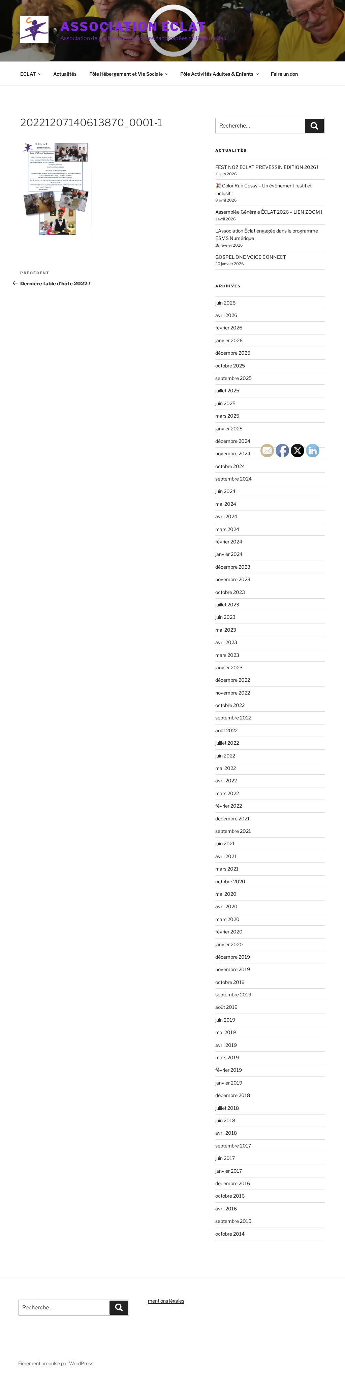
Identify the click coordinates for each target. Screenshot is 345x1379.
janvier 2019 (228, 1083)
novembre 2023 (232, 579)
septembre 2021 (233, 831)
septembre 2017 (233, 1145)
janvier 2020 (229, 944)
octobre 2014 (230, 1234)
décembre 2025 (232, 353)
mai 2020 (226, 894)
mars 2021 (227, 869)
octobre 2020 (230, 881)
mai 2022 (225, 768)
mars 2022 (227, 793)
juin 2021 (225, 843)
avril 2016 (226, 1208)
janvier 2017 (228, 1171)
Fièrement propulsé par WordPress (55, 1363)
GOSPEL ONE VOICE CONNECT (250, 257)
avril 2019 (226, 1045)
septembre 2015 (233, 1221)
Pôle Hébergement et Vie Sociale (126, 74)
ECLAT (28, 74)
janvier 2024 (229, 554)
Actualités (64, 74)
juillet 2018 (227, 1108)
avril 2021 (226, 856)
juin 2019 (225, 1020)
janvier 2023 (229, 667)
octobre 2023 (230, 592)
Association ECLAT (133, 26)
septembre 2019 (233, 994)
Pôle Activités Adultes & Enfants (216, 74)
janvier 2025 (229, 428)
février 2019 (228, 1070)
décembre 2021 (232, 818)
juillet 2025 (227, 390)
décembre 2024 (232, 441)
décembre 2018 (232, 1095)
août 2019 (226, 1007)
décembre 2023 (232, 567)
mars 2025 (227, 416)
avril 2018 (226, 1133)
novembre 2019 (232, 969)
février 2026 (228, 327)
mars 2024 (227, 529)
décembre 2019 (232, 957)
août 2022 (226, 730)
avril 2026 (226, 315)
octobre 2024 (230, 466)
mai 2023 (225, 630)
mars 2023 (227, 655)
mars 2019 (227, 1057)
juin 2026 (225, 303)
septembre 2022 (233, 717)
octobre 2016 (230, 1196)
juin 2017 (225, 1158)
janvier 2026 (229, 340)
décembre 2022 (232, 680)
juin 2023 (225, 617)
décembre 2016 (232, 1183)
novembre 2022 (232, 693)
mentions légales (166, 1301)
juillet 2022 (227, 743)
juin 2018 (225, 1120)
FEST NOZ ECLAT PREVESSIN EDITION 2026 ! (266, 167)
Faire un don (284, 74)
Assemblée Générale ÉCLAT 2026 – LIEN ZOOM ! (268, 212)
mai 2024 (225, 504)
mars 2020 (227, 919)
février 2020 (229, 931)
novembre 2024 (232, 453)
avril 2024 (226, 516)
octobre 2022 (230, 705)
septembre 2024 (233, 479)
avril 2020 (226, 906)
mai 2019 (225, 1032)
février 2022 (228, 806)
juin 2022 (225, 755)
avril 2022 (226, 780)
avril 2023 (226, 642)
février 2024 (228, 541)
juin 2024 (225, 491)
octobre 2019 (230, 982)
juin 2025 (225, 403)
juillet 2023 (227, 604)
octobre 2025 (230, 365)
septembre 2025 (233, 378)
